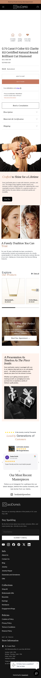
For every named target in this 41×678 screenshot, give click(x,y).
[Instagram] (8, 544)
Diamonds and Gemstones (11, 575)
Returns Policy (7, 631)
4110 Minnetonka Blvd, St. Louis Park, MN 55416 (17, 649)
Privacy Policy (7, 623)
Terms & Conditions (8, 627)
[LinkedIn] (29, 544)
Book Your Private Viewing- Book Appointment (20, 1)
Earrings (5, 601)
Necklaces (5, 605)
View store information (10, 97)
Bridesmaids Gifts (8, 593)
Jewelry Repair (7, 571)
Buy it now (20, 81)
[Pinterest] (18, 544)
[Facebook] (13, 544)
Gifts (3, 578)
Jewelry (4, 567)
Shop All (5, 589)
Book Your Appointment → (20, 338)
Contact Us (5, 559)
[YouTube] (3, 544)
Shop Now (7, 199)
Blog (3, 563)
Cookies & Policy (8, 619)
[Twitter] (24, 544)
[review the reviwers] (35, 456)
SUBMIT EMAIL (20, 538)
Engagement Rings (8, 609)
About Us (5, 555)
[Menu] (3, 7)
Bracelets (5, 597)
